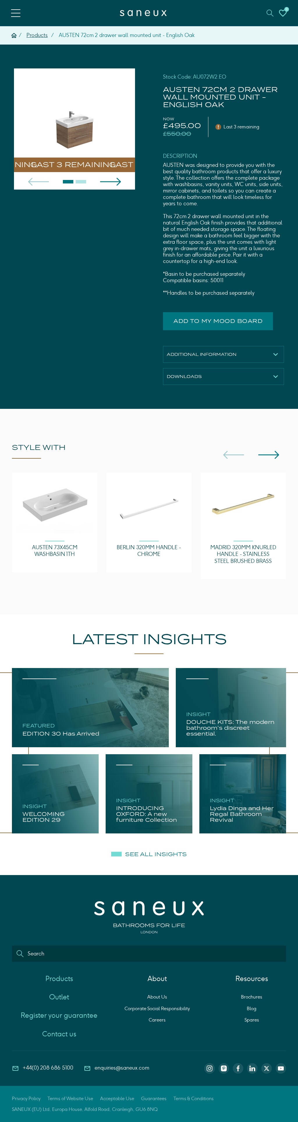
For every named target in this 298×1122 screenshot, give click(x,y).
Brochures (251, 997)
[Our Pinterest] (224, 1068)
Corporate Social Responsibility (157, 1008)
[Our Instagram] (209, 1068)
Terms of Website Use (70, 1098)
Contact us (59, 1034)
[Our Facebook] (238, 1068)
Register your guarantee (59, 1015)
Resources (251, 978)
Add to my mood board (217, 321)
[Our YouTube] (281, 1068)
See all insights (156, 854)
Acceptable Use (117, 1098)
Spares (251, 1020)
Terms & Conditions (193, 1098)
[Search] (20, 953)
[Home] (13, 35)
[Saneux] (143, 13)
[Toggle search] (270, 13)
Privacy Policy (26, 1098)
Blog (251, 1008)
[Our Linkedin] (252, 1068)
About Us (157, 997)
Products (37, 35)
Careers (157, 1020)
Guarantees (153, 1098)
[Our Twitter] (266, 1068)
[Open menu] (15, 13)
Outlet (59, 997)
